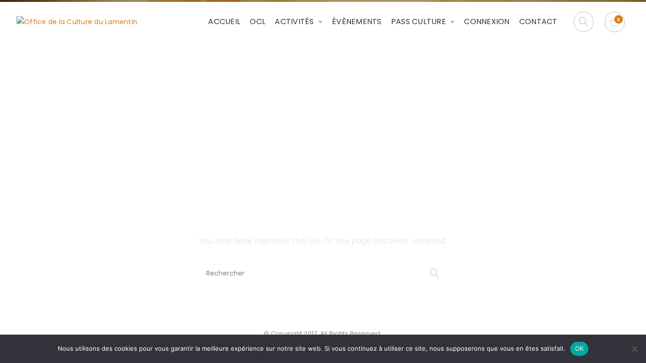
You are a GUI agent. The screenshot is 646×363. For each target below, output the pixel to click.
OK (579, 348)
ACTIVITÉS (294, 21)
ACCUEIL (224, 21)
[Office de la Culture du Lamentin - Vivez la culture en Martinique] (77, 21)
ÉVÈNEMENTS (357, 21)
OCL (257, 21)
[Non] (634, 349)
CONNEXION (486, 21)
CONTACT (538, 21)
